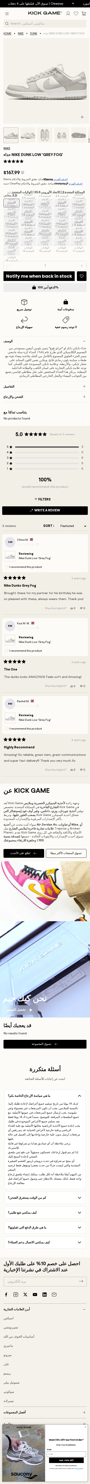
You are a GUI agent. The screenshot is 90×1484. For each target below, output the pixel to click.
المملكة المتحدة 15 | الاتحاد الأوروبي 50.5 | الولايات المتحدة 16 (62, 241)
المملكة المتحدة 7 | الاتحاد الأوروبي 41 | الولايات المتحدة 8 (79, 212)
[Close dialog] (85, 1427)
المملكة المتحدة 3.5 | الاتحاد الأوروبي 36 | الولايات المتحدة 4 (29, 203)
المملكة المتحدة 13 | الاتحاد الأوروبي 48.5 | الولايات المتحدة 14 (29, 241)
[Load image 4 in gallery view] (61, 135)
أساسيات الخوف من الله (18, 1336)
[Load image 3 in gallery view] (44, 135)
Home (7, 33)
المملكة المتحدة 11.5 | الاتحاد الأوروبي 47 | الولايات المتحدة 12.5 (62, 232)
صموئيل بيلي (11, 1382)
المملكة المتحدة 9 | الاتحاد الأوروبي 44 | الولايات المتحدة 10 (62, 222)
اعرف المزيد (61, 179)
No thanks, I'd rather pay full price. (66, 1465)
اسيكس (8, 1318)
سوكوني (8, 1391)
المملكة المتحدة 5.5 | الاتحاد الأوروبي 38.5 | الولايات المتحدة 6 (12, 212)
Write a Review (55, 512)
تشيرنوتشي (10, 1327)
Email (49, 1449)
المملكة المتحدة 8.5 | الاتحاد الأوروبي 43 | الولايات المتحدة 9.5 (45, 222)
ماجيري (8, 1345)
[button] (6, 13)
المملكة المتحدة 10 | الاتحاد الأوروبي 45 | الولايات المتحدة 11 (12, 232)
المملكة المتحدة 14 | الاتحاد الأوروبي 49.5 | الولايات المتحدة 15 (45, 241)
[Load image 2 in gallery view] (28, 135)
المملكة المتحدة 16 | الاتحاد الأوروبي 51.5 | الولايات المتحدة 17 (79, 241)
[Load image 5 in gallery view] (78, 135)
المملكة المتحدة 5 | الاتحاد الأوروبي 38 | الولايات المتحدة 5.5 (79, 203)
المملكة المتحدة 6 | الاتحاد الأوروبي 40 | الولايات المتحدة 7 (45, 212)
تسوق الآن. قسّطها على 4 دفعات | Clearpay (30, 3)
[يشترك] (81, 1281)
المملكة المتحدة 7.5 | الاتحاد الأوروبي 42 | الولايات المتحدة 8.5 (11, 222)
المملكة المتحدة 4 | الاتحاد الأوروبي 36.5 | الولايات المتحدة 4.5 (46, 203)
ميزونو (7, 1355)
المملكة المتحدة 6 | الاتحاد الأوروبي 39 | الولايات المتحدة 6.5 (29, 212)
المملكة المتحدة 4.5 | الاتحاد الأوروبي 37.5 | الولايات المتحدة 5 (62, 203)
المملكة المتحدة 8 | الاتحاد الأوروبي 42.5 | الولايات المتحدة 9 (29, 222)
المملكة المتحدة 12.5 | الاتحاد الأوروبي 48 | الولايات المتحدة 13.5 (11, 241)
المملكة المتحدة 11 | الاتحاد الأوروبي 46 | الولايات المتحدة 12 (46, 232)
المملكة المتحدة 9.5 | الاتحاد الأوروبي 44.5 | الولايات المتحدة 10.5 (79, 222)
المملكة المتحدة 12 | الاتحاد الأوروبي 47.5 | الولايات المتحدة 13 (79, 232)
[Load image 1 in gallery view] (11, 135)
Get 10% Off (66, 1460)
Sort (48, 526)
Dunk (33, 33)
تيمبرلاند (8, 1401)
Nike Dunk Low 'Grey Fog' (35, 558)
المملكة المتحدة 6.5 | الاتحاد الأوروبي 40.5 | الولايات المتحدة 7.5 (62, 212)
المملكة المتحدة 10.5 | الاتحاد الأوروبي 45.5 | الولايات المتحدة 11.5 (28, 232)
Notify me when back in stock (39, 276)
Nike (21, 33)
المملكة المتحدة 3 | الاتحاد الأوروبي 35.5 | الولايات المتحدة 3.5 (12, 203)
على (6, 1364)
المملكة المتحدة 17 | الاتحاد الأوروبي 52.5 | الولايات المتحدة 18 (12, 251)
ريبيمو (7, 1373)
